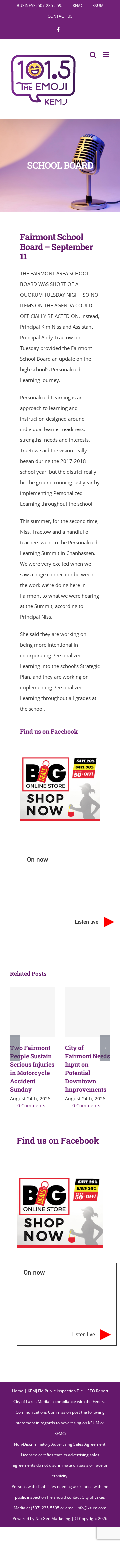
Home (17, 1391)
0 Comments (31, 1105)
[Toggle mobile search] (93, 54)
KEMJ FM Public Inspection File (55, 1391)
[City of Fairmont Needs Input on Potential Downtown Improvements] (87, 1012)
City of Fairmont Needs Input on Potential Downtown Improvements (87, 1069)
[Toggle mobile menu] (106, 54)
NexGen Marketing (52, 1518)
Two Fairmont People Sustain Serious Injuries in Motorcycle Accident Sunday (32, 1069)
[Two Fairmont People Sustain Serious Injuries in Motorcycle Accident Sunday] (32, 1012)
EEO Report (97, 1391)
